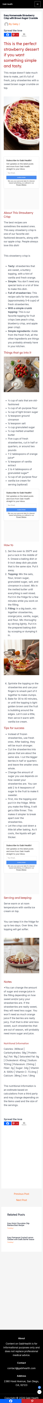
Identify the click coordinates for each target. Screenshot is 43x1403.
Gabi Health (8, 4)
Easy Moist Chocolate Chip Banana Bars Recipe (18, 1224)
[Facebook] (7, 35)
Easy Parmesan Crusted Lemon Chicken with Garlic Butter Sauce (20, 1238)
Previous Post (21, 1194)
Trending (10, 1228)
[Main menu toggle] (37, 4)
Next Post (21, 1200)
